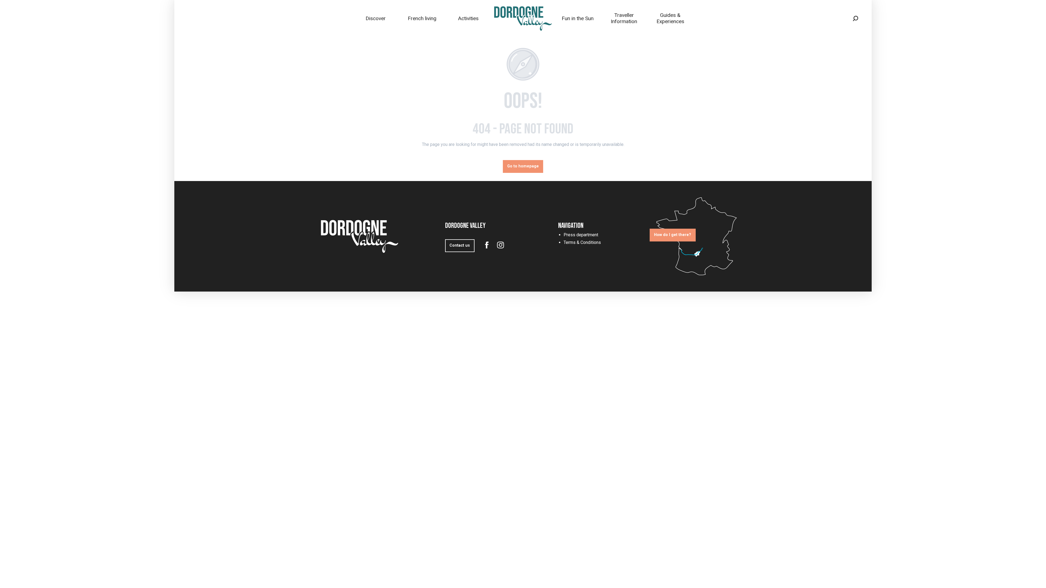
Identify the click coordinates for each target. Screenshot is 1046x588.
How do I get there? (672, 234)
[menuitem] (375, 18)
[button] (855, 18)
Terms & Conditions (582, 242)
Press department (581, 234)
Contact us (459, 245)
